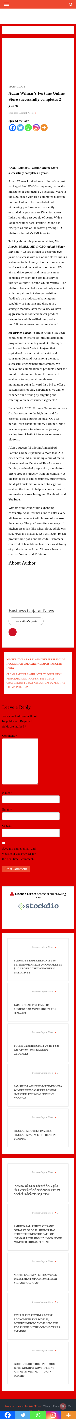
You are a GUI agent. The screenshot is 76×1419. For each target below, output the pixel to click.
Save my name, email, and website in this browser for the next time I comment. (19, 854)
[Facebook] (12, 127)
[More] (44, 127)
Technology (17, 86)
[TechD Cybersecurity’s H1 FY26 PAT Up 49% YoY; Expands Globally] (21, 1036)
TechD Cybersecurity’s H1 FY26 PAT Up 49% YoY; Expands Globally (36, 1049)
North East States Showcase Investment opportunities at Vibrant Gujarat (36, 1278)
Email (7, 809)
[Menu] (6, 4)
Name (7, 792)
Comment (9, 735)
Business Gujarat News (21, 112)
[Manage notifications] (63, 1406)
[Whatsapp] (28, 127)
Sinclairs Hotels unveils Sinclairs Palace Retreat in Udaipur (35, 1134)
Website (7, 826)
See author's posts (26, 621)
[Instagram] (36, 127)
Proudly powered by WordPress (23, 1406)
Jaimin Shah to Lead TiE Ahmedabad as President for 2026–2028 (35, 1009)
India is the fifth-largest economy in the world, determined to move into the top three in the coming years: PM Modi (37, 1323)
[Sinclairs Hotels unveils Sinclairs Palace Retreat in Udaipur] (21, 1121)
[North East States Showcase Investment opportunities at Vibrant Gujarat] (21, 1265)
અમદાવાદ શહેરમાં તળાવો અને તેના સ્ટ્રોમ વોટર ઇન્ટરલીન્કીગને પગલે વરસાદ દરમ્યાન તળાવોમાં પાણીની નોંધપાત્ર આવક (37, 1189)
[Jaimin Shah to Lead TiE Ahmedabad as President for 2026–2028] (21, 996)
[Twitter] (20, 127)
